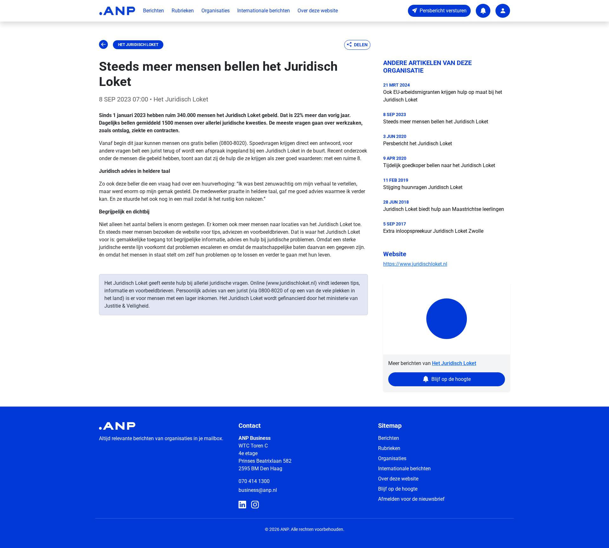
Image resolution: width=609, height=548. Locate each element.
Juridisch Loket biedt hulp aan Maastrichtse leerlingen (443, 209)
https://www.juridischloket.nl (415, 264)
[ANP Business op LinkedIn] (242, 505)
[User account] (502, 11)
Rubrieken (183, 11)
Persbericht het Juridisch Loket (417, 143)
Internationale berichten (263, 11)
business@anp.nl (258, 490)
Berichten (153, 11)
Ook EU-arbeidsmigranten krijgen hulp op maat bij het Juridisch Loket (442, 96)
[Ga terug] (103, 44)
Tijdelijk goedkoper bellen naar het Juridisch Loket (439, 165)
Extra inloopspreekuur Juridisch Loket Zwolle (433, 231)
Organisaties (215, 11)
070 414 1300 (254, 481)
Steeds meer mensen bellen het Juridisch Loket (435, 122)
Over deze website (318, 11)
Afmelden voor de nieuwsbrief (411, 499)
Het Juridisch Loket (138, 44)
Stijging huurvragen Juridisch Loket (422, 187)
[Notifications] (483, 11)
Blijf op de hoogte (397, 489)
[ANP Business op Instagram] (255, 505)
